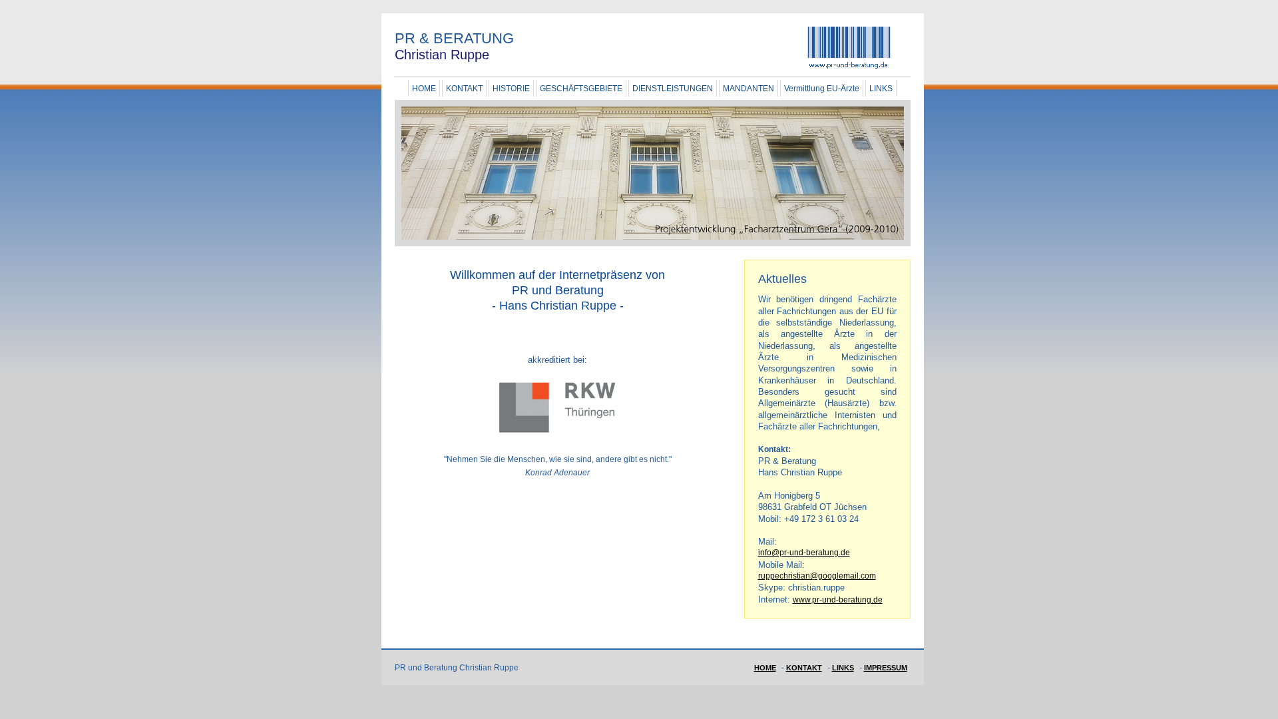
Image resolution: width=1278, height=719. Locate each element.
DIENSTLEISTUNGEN (672, 88)
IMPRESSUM (885, 668)
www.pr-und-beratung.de (838, 599)
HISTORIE (511, 88)
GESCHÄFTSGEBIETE (581, 88)
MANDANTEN (748, 88)
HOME (424, 88)
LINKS (881, 88)
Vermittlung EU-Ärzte (821, 88)
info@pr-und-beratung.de (804, 552)
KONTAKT (464, 88)
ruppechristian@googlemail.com (817, 576)
